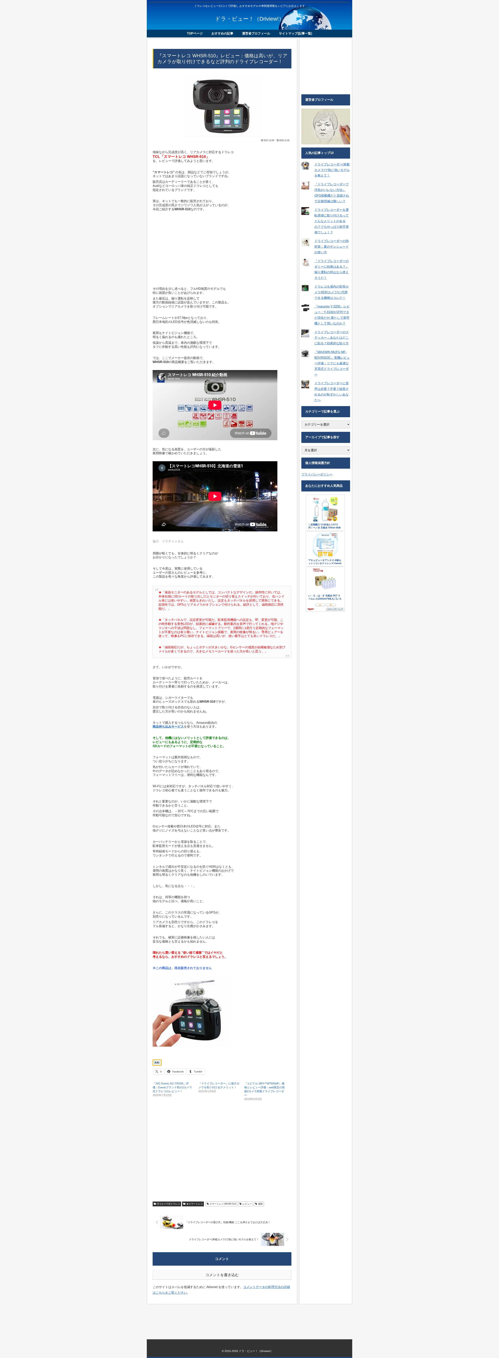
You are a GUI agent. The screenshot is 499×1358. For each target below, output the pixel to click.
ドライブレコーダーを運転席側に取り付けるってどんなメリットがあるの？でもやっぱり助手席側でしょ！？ (331, 221)
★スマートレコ (194, 1203)
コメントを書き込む (222, 1275)
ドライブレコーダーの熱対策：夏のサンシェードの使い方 (331, 246)
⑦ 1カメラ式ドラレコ (168, 1203)
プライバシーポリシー (317, 474)
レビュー (247, 1203)
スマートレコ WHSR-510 (223, 1203)
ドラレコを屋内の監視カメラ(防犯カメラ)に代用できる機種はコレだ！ (331, 292)
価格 (260, 1203)
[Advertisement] (222, 248)
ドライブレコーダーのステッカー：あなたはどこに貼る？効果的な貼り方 (331, 337)
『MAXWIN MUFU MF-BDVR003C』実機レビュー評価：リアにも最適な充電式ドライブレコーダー (332, 363)
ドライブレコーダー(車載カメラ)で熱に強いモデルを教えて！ (332, 170)
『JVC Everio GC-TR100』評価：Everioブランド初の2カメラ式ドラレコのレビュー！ (172, 1087)
